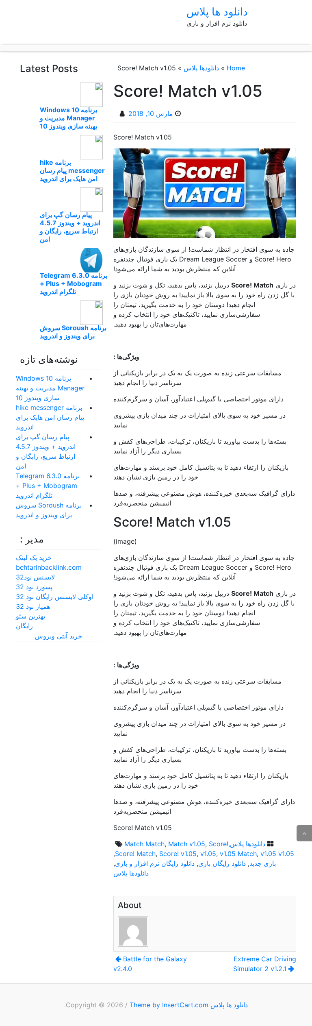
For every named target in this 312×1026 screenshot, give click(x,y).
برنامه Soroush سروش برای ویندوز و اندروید (73, 332)
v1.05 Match (238, 854)
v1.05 (208, 854)
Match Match (144, 844)
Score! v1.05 (178, 854)
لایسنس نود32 (35, 577)
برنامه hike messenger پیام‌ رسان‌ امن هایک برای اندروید (72, 170)
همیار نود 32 (33, 606)
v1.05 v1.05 (277, 854)
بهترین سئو (30, 616)
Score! (218, 844)
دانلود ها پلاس (217, 11)
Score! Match (135, 854)
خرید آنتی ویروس (58, 636)
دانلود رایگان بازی (222, 863)
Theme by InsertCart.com (169, 1005)
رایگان (24, 626)
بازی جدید (262, 863)
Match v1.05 (186, 844)
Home (236, 68)
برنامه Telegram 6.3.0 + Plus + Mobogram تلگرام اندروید (73, 283)
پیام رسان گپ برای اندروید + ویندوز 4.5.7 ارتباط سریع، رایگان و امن (70, 227)
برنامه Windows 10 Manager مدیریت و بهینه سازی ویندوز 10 (68, 118)
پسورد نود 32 (34, 587)
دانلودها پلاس (201, 68)
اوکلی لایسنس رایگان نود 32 (54, 597)
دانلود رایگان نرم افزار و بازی (155, 863)
